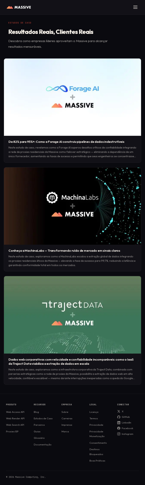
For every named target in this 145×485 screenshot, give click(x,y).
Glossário (39, 437)
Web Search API (15, 424)
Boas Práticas (97, 460)
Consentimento (98, 442)
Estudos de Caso (43, 418)
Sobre (65, 411)
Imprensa (67, 424)
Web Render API (15, 418)
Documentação (43, 444)
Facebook (127, 428)
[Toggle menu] (135, 7)
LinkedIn (126, 422)
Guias (37, 431)
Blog (36, 411)
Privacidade (96, 424)
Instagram (127, 433)
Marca (65, 431)
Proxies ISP (12, 431)
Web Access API (15, 411)
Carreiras (67, 418)
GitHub (126, 416)
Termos (93, 418)
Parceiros (39, 424)
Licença (93, 411)
